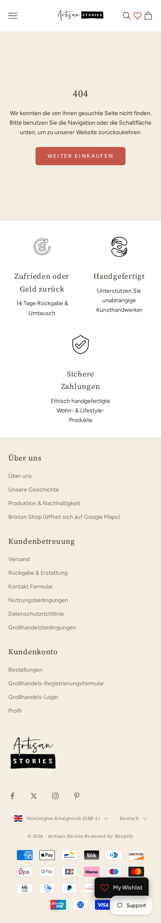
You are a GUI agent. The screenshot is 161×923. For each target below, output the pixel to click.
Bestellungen (25, 669)
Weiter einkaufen (80, 156)
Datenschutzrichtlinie (36, 613)
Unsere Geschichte (33, 489)
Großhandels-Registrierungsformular (56, 683)
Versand (19, 559)
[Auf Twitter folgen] (34, 796)
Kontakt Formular (30, 586)
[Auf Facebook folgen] (12, 796)
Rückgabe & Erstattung (38, 572)
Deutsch (129, 818)
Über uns (20, 476)
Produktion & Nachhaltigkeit (44, 503)
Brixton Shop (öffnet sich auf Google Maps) (64, 517)
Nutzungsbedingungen (38, 600)
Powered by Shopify (109, 836)
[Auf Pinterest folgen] (77, 796)
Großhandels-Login (33, 697)
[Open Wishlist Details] (137, 16)
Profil (14, 710)
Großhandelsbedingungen (42, 627)
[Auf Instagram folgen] (55, 796)
